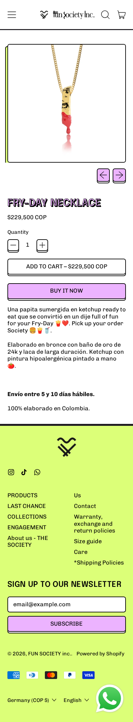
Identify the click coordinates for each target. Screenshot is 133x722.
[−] (13, 245)
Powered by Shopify (100, 654)
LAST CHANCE (26, 506)
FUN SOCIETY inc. (49, 654)
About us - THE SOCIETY (27, 541)
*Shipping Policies (99, 562)
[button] (105, 14)
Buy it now (66, 290)
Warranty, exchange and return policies (94, 523)
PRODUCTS (22, 495)
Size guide (88, 541)
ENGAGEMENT (26, 527)
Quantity (17, 232)
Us (77, 495)
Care (80, 551)
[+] (42, 245)
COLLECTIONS (26, 516)
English (73, 700)
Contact (85, 506)
